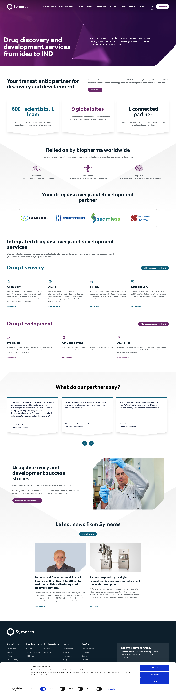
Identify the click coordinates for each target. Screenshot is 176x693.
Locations (86, 660)
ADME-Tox (30, 656)
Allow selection (155, 674)
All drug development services (152, 324)
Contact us (162, 7)
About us (113, 6)
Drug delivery (12, 660)
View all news (87, 534)
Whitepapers (68, 649)
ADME (9, 652)
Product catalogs (86, 6)
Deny (155, 681)
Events (132, 6)
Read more (39, 606)
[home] (17, 7)
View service (12, 306)
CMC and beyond (33, 652)
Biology (10, 656)
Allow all (155, 668)
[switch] (62, 689)
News (123, 6)
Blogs (65, 660)
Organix (47, 652)
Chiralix (47, 649)
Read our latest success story (26, 500)
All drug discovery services (154, 268)
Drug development (67, 6)
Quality (85, 656)
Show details (110, 689)
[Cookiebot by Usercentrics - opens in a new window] (17, 689)
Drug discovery (49, 6)
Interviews (67, 656)
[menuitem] (49, 6)
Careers (142, 6)
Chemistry (11, 649)
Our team (85, 652)
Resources (101, 6)
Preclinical (30, 649)
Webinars (67, 652)
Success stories (88, 649)
